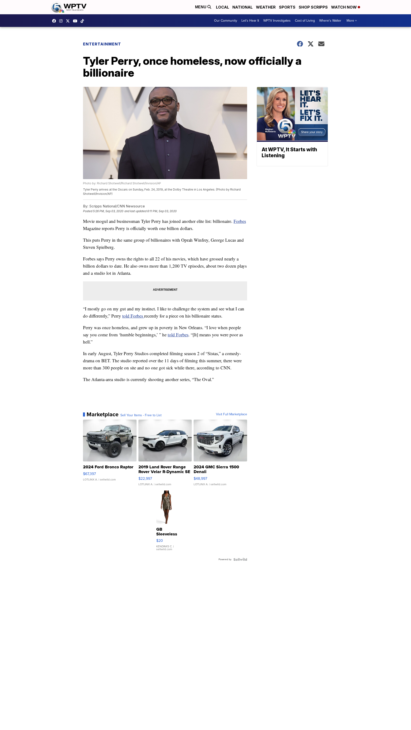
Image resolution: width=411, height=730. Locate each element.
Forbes (240, 221)
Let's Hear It (250, 20)
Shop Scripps (313, 7)
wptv (62, 21)
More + (352, 20)
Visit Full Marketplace (231, 414)
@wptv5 (83, 21)
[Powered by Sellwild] (240, 559)
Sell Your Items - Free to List (140, 415)
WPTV (69, 21)
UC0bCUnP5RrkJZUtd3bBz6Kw (76, 21)
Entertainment (102, 44)
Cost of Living (305, 20)
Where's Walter (330, 20)
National (242, 7)
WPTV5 (55, 21)
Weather (266, 7)
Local (222, 7)
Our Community (225, 20)
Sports (287, 7)
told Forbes (133, 316)
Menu (201, 7)
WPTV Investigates (277, 20)
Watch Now (344, 7)
